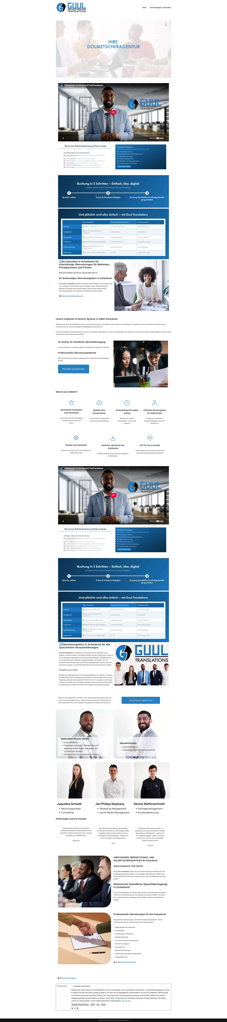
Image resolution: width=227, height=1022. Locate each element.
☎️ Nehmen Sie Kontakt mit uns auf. (71, 296)
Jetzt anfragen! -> (160, 7)
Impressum (116, 1020)
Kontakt (127, 1020)
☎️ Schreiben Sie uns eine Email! (125, 962)
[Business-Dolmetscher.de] (71, 7)
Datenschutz (122, 1020)
